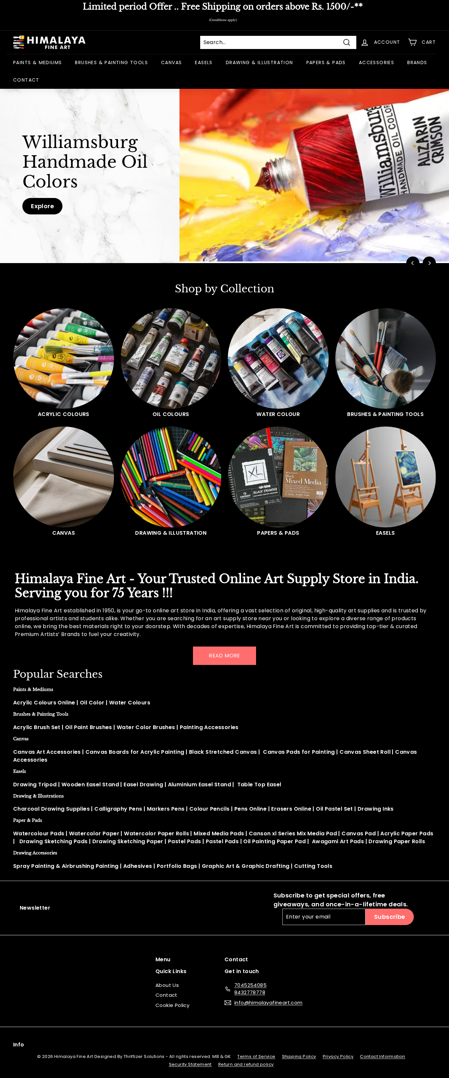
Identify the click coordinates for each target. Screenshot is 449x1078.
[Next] (429, 263)
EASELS (203, 62)
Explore (42, 206)
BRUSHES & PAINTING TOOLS (111, 62)
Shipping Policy (299, 1056)
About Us (167, 985)
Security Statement (190, 1064)
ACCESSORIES (376, 62)
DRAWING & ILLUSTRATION (259, 62)
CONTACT (26, 80)
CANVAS (171, 62)
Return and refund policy (246, 1064)
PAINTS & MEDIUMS (37, 62)
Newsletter (35, 908)
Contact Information (382, 1056)
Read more (224, 655)
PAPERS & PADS (326, 62)
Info (18, 1044)
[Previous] (412, 263)
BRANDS (417, 62)
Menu (163, 959)
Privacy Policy (338, 1056)
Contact (166, 995)
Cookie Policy (172, 1005)
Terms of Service (256, 1056)
